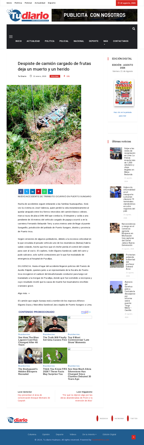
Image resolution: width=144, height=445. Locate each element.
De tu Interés (89, 434)
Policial (28, 3)
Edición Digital (109, 434)
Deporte (51, 3)
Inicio (9, 3)
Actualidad (40, 3)
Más (106, 41)
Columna (32, 434)
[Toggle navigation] (10, 36)
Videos (73, 434)
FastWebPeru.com (100, 440)
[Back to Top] (134, 437)
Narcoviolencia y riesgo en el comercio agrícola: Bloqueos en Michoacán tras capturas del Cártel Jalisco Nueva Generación (128, 234)
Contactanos (120, 41)
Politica (18, 3)
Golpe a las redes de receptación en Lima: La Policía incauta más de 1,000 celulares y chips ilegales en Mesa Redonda (129, 161)
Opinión (46, 434)
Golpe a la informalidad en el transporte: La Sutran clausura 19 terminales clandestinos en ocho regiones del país (129, 199)
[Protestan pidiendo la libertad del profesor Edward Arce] (117, 261)
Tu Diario (22, 76)
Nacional (79, 41)
